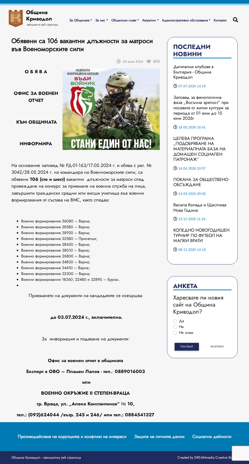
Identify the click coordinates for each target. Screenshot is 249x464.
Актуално (149, 20)
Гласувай (186, 346)
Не (181, 326)
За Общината (79, 20)
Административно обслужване (185, 20)
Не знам (186, 332)
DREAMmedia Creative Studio (216, 457)
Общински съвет (123, 20)
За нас (100, 20)
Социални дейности (211, 436)
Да (181, 321)
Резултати (217, 346)
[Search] (235, 20)
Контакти (220, 20)
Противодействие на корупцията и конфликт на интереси (72, 436)
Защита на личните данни (159, 436)
